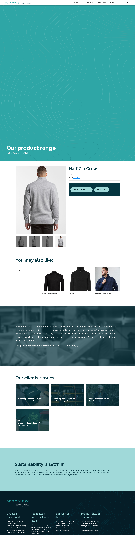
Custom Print (77, 2)
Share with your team (81, 189)
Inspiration (113, 2)
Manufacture (101, 2)
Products (89, 2)
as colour (17, 153)
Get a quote (101, 189)
